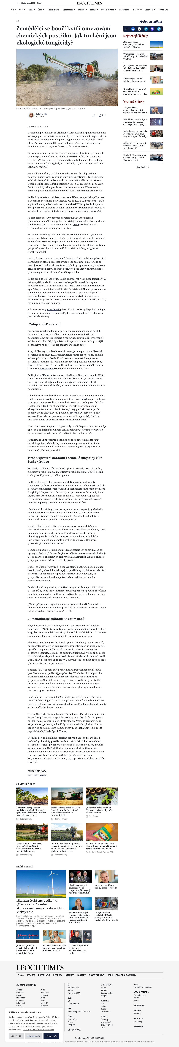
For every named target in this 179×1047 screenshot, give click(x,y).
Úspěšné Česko (73, 988)
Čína (40, 9)
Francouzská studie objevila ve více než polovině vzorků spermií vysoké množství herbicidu (101, 846)
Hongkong (71, 1025)
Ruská (43, 998)
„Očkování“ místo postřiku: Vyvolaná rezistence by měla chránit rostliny (99, 810)
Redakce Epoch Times (98, 852)
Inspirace (104, 990)
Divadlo (103, 1009)
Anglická (19, 990)
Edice (39, 3)
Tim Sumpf (93, 816)
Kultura (81, 9)
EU (69, 1001)
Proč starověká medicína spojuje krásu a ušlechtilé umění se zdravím (54, 948)
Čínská (18, 995)
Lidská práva (53, 9)
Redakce (31, 975)
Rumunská (44, 995)
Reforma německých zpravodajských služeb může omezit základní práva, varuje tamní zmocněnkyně (79, 917)
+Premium (163, 9)
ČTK (111, 852)
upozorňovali (52, 309)
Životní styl (105, 1019)
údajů (38, 197)
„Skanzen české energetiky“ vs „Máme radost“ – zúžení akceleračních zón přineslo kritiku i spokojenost (40, 906)
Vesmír (136, 998)
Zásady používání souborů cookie (38, 1029)
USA (30, 9)
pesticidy (43, 775)
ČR (12, 9)
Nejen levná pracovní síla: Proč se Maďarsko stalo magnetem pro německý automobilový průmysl (135, 134)
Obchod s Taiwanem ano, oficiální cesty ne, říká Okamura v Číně (134, 157)
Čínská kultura (106, 1012)
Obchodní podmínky (126, 975)
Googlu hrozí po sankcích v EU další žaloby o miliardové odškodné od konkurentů (106, 916)
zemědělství (33, 775)
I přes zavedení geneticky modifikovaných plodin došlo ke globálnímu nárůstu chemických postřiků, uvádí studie (31, 811)
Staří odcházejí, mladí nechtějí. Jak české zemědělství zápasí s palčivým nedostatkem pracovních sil (65, 811)
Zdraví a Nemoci (107, 1025)
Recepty (104, 996)
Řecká (43, 1000)
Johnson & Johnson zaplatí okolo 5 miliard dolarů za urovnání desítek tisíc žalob (26, 949)
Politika (70, 990)
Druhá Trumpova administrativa (79, 1011)
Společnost (68, 9)
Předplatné (44, 975)
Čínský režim (72, 1019)
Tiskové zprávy (96, 975)
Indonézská (20, 1003)
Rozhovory (137, 1014)
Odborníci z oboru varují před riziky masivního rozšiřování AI (134, 145)
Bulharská (20, 993)
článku (45, 375)
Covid (103, 1027)
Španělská (44, 1006)
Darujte (70, 975)
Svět (21, 9)
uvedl (76, 224)
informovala (47, 368)
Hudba (103, 1006)
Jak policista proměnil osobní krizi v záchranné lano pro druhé (79, 949)
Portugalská (45, 993)
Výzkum (137, 985)
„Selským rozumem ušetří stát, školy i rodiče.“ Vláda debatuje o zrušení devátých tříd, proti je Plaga (135, 68)
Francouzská (21, 998)
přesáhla (75, 412)
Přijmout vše (51, 1036)
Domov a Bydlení (107, 993)
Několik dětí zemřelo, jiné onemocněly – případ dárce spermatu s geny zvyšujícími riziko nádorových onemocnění (135, 122)
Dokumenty (138, 1021)
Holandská (20, 1000)
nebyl (84, 399)
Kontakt (81, 975)
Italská (18, 1006)
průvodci (55, 426)
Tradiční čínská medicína (143, 987)
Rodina (103, 988)
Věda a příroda (107, 9)
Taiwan (70, 1022)
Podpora (57, 975)
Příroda (136, 1000)
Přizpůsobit (16, 1036)
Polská (43, 990)
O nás (21, 975)
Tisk (103, 115)
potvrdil (76, 153)
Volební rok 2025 (74, 993)
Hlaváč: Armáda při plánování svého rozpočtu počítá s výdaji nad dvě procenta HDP (79, 889)
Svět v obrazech (73, 1004)
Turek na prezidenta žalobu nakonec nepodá (106, 886)
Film (102, 1004)
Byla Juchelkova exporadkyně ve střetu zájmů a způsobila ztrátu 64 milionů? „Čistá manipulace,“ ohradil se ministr (135, 110)
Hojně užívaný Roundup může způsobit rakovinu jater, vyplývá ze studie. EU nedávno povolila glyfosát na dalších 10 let (67, 847)
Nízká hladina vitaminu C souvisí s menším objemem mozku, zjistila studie (134, 91)
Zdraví (93, 9)
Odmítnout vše (33, 1036)
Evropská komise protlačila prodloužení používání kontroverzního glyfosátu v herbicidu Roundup (28, 847)
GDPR (110, 975)
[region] (34, 1025)
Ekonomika (124, 9)
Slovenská (44, 1003)
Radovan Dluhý (26, 819)
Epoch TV (149, 9)
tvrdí (46, 405)
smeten (73, 187)
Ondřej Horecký (41, 114)
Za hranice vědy (139, 995)
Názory (136, 9)
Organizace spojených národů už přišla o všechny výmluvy (135, 56)
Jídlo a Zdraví (105, 1022)
